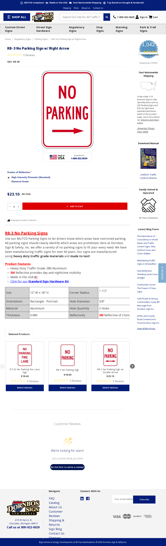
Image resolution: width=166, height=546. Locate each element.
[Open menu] (9, 17)
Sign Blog (55, 529)
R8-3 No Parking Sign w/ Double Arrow (110, 371)
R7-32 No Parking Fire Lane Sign (25, 371)
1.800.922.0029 (79, 158)
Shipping (67, 8)
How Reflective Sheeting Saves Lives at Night (147, 274)
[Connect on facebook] (87, 498)
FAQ (51, 498)
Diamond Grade (20, 181)
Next (132, 366)
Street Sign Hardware (44, 29)
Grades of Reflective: (19, 172)
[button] (162, 273)
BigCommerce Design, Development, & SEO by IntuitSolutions (67, 542)
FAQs (76, 8)
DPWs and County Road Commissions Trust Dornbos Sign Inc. (148, 319)
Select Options (24, 388)
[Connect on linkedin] (82, 498)
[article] (24, 366)
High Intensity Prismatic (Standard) (31, 177)
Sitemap (54, 538)
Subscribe (144, 499)
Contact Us (98, 8)
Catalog (54, 503)
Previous (2, 366)
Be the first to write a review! (67, 467)
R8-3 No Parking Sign (67, 369)
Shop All (19, 17)
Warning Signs (121, 29)
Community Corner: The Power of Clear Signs (146, 288)
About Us (86, 8)
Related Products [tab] (19, 334)
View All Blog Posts (146, 328)
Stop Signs (100, 29)
